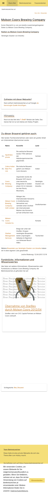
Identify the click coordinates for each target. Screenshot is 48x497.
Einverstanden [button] (37, 480)
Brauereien (44, 13)
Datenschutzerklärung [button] (19, 491)
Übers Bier (37, 13)
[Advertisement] (24, 66)
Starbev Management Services (10, 235)
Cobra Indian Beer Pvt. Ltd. (10, 168)
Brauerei (21, 387)
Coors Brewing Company (8, 183)
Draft (24, 119)
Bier (15, 387)
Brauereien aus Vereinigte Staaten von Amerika (24, 248)
